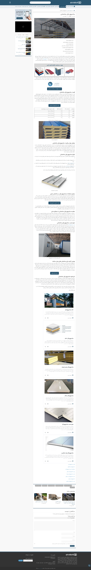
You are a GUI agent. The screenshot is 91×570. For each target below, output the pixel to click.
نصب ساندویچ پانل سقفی (70, 481)
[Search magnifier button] (31, 2)
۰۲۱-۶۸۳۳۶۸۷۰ (53, 558)
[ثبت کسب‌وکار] (23, 14)
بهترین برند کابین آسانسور (21, 48)
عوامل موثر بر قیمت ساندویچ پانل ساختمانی (68, 42)
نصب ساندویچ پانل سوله (71, 474)
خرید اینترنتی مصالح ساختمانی (59, 485)
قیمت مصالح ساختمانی (38, 485)
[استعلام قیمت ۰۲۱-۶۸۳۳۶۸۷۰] (89, 565)
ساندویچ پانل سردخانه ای (70, 166)
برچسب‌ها (19, 34)
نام (74, 532)
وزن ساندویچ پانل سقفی (71, 471)
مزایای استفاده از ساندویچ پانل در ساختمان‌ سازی (67, 45)
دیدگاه (74, 520)
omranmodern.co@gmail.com (50, 557)
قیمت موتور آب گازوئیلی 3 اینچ (20, 36)
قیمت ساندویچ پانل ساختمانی (69, 40)
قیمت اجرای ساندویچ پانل (54, 203)
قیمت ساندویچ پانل (71, 464)
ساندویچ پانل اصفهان (71, 466)
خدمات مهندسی (69, 6)
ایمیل (74, 536)
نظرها (23, 34)
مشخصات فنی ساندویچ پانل (70, 469)
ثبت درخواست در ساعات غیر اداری (54, 89)
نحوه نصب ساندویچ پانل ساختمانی (69, 49)
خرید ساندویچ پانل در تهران (70, 476)
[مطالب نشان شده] (10, 2)
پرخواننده (27, 34)
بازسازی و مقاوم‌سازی (32, 6)
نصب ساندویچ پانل (71, 224)
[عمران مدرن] (75, 2)
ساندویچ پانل (45, 59)
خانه (73, 10)
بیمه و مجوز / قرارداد (25, 6)
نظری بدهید (68, 16)
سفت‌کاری (56, 6)
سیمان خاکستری (58, 501)
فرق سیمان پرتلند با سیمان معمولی (41, 501)
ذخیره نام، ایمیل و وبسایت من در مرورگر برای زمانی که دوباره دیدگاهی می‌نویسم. (63, 543)
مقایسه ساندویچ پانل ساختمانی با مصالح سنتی (67, 47)
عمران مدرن (40, 568)
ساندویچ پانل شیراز (72, 479)
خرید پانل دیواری (54, 273)
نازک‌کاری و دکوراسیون (40, 6)
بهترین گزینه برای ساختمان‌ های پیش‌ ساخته (68, 51)
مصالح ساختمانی (62, 6)
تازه (30, 34)
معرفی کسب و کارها (18, 6)
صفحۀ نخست (74, 6)
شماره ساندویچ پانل (44, 485)
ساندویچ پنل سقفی (71, 163)
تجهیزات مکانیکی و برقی (49, 6)
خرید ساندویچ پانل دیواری (54, 105)
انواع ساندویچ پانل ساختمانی (69, 44)
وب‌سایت (73, 539)
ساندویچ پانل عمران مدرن (51, 485)
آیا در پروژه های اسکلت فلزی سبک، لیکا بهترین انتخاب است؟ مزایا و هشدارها (69, 503)
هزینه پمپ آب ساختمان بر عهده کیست (20, 53)
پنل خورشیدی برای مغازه (21, 40)
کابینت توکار (23, 44)
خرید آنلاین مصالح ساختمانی (68, 485)
